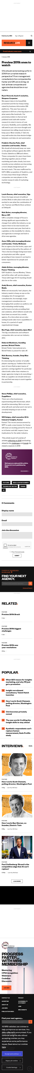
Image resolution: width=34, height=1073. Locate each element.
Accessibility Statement (23, 1002)
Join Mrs (5, 1008)
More (30, 745)
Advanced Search (27, 588)
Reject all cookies (12, 1060)
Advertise (5, 1001)
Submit (17, 555)
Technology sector (10, 486)
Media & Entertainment (21, 482)
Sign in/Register (19, 36)
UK (4, 490)
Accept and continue (12, 1054)
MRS (10, 36)
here (4, 1047)
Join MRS (6, 988)
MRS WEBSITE (22, 1010)
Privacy (21, 998)
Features (6, 482)
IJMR (19, 1006)
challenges (16, 443)
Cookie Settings (11, 1067)
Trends (22, 486)
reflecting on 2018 (14, 440)
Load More (17, 881)
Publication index (8, 1011)
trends (25, 443)
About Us (5, 1004)
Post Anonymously (18, 552)
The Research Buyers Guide (10, 571)
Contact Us (6, 998)
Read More (24, 471)
